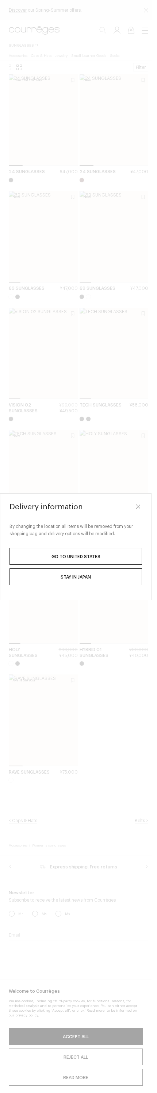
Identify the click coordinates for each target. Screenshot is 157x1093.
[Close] (138, 507)
